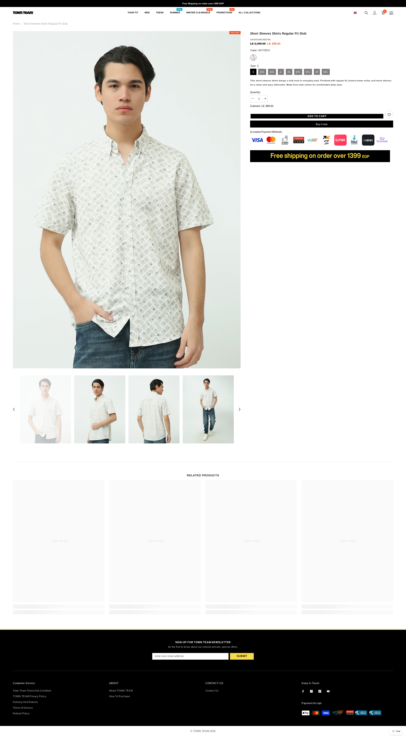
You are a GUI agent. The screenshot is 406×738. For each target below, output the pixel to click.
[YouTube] (328, 691)
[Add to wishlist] (389, 114)
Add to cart (315, 116)
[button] (358, 13)
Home (16, 23)
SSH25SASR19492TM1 (260, 40)
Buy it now (321, 124)
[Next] (239, 409)
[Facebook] (303, 691)
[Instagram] (311, 691)
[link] (58, 606)
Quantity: (255, 92)
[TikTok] (319, 691)
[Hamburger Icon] (391, 13)
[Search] (366, 13)
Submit (242, 656)
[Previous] (13, 409)
